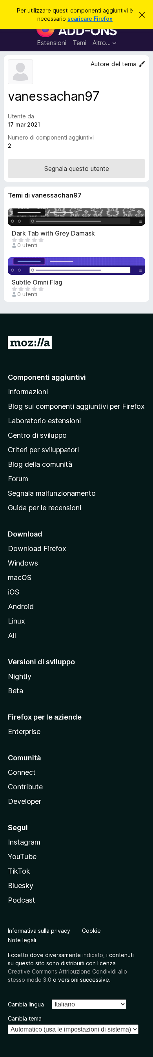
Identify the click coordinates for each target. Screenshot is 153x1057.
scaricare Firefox (90, 18)
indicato (92, 955)
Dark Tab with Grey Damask (53, 233)
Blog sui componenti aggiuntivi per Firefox (76, 406)
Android (21, 606)
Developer (24, 801)
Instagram (24, 842)
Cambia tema (25, 1018)
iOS (13, 592)
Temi (79, 43)
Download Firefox (37, 548)
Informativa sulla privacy (39, 930)
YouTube (22, 856)
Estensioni (51, 43)
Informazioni (28, 392)
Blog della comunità (40, 464)
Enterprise (24, 731)
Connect (22, 772)
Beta (15, 691)
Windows (23, 563)
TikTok (19, 871)
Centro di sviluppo (37, 435)
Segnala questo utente (76, 168)
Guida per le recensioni (44, 508)
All (12, 635)
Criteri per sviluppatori (43, 450)
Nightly (19, 676)
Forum (18, 479)
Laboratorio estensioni (44, 421)
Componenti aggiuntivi (47, 377)
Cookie (91, 930)
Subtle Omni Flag (37, 282)
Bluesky (20, 885)
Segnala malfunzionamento (52, 493)
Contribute (25, 787)
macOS (19, 577)
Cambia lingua (26, 1004)
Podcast (21, 900)
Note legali (22, 940)
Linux (16, 621)
